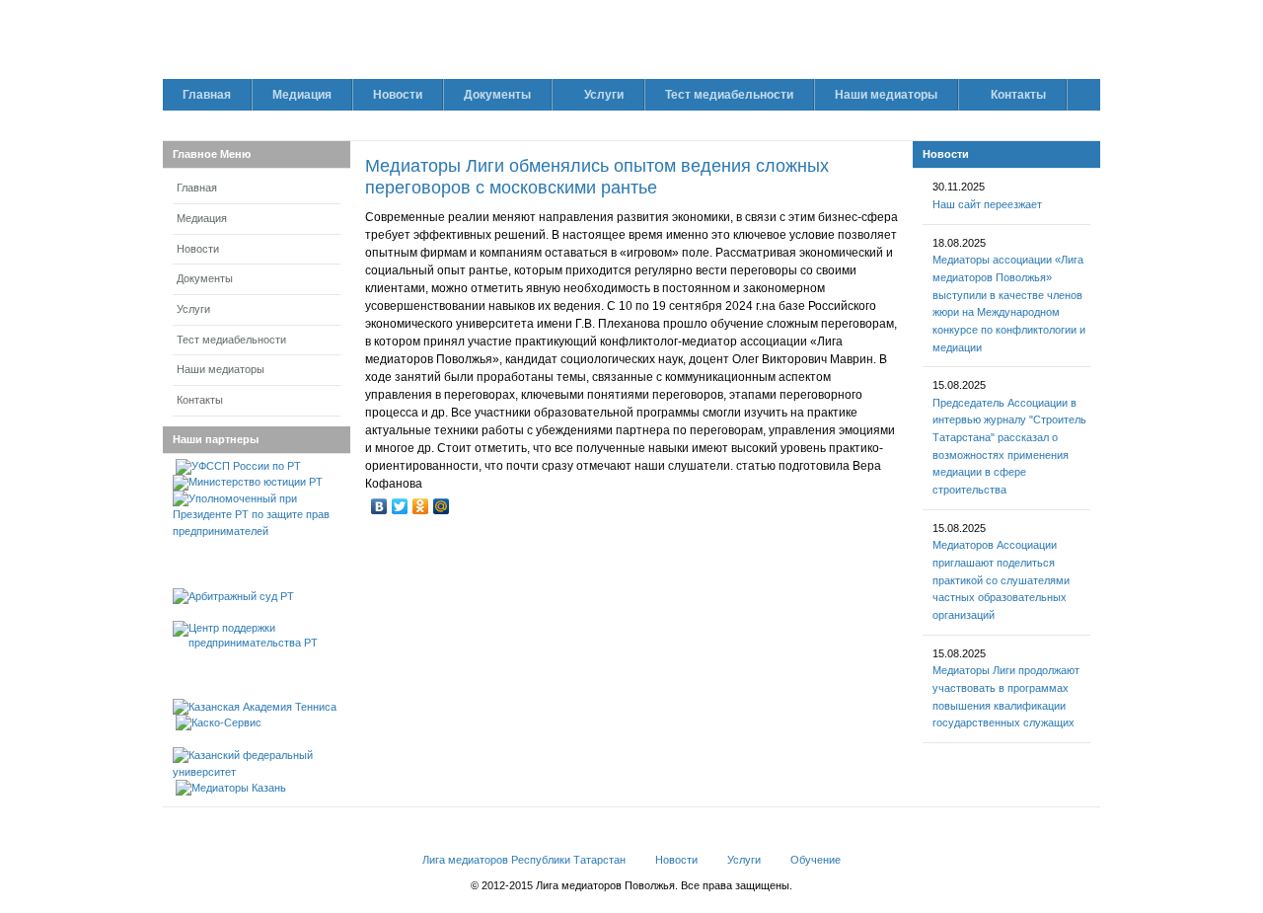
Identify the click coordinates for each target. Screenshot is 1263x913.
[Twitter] (400, 506)
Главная (197, 187)
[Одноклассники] (420, 506)
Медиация (202, 218)
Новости (198, 249)
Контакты (200, 400)
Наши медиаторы (220, 369)
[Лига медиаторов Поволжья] (391, 47)
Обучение (815, 860)
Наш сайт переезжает (987, 204)
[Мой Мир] (441, 506)
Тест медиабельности (231, 339)
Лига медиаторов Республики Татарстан (524, 860)
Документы (205, 278)
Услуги (193, 309)
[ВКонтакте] (379, 506)
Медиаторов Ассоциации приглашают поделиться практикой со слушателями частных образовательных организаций (1001, 580)
